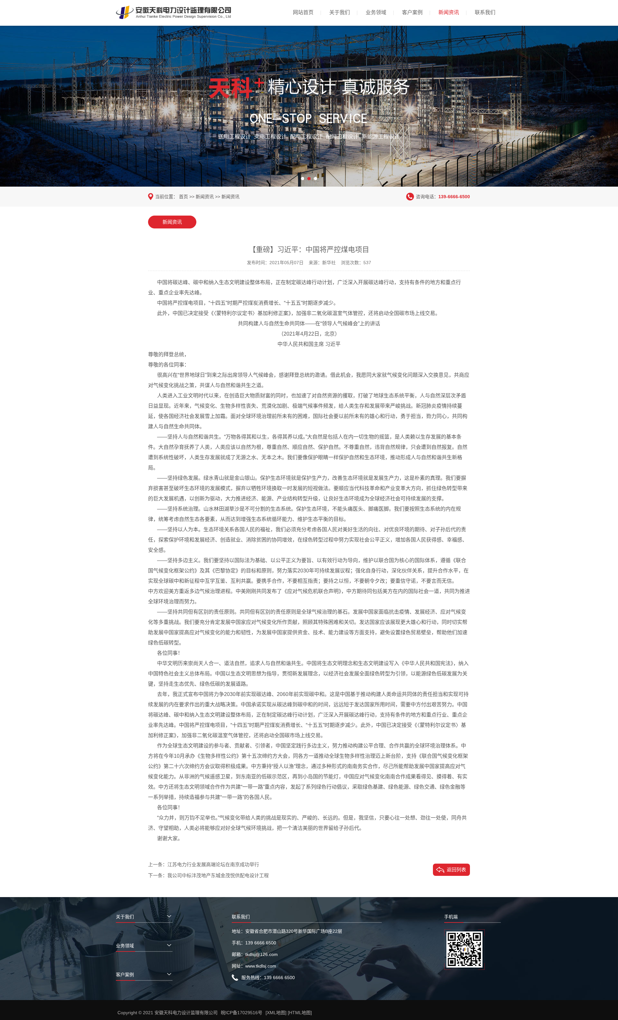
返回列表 (456, 869)
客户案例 (412, 12)
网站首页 (303, 12)
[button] (302, 178)
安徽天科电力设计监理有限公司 (186, 1012)
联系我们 (485, 12)
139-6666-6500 (454, 196)
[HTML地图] (300, 1012)
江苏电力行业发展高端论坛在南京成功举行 (213, 864)
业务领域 (376, 12)
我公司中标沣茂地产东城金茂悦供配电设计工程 (218, 875)
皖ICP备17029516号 (241, 1012)
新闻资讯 (448, 12)
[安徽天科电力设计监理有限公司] (174, 16)
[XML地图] (276, 1012)
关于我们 (339, 12)
